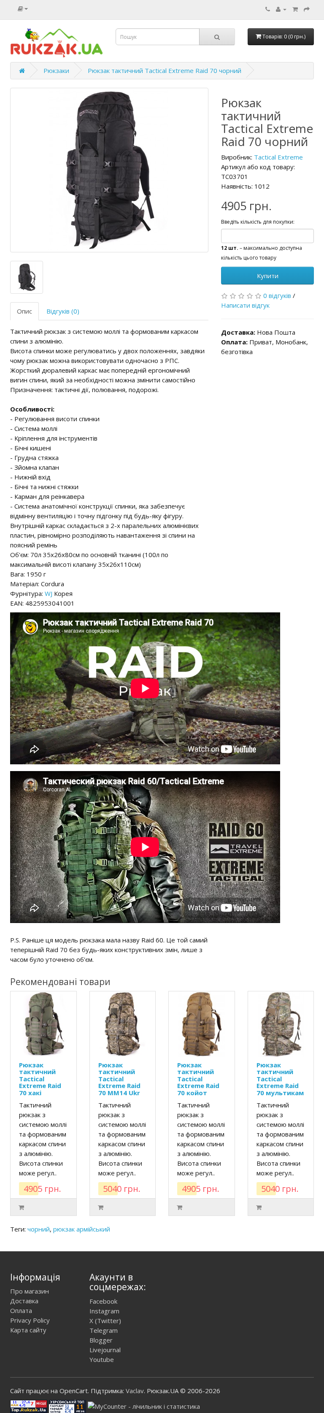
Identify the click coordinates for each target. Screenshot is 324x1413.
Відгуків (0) (62, 311)
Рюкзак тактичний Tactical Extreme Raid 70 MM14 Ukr (119, 1079)
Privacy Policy (30, 1320)
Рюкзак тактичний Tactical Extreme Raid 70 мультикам (280, 1079)
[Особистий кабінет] (281, 9)
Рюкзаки (56, 70)
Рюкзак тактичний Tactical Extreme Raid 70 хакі (40, 1079)
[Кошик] (295, 9)
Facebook (103, 1301)
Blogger (101, 1340)
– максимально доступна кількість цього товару (261, 252)
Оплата (21, 1310)
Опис (24, 311)
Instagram (104, 1311)
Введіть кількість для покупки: (257, 221)
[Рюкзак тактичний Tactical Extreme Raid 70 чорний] (109, 170)
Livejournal (105, 1349)
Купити (267, 275)
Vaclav (135, 1390)
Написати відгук (245, 305)
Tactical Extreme (278, 157)
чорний (38, 1229)
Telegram (103, 1330)
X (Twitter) (105, 1320)
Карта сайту (28, 1330)
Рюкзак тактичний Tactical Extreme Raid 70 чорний (164, 70)
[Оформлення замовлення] (307, 9)
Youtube (101, 1359)
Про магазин (29, 1291)
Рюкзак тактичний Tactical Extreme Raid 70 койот (198, 1079)
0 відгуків (277, 295)
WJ (48, 593)
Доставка (24, 1301)
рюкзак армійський (81, 1229)
